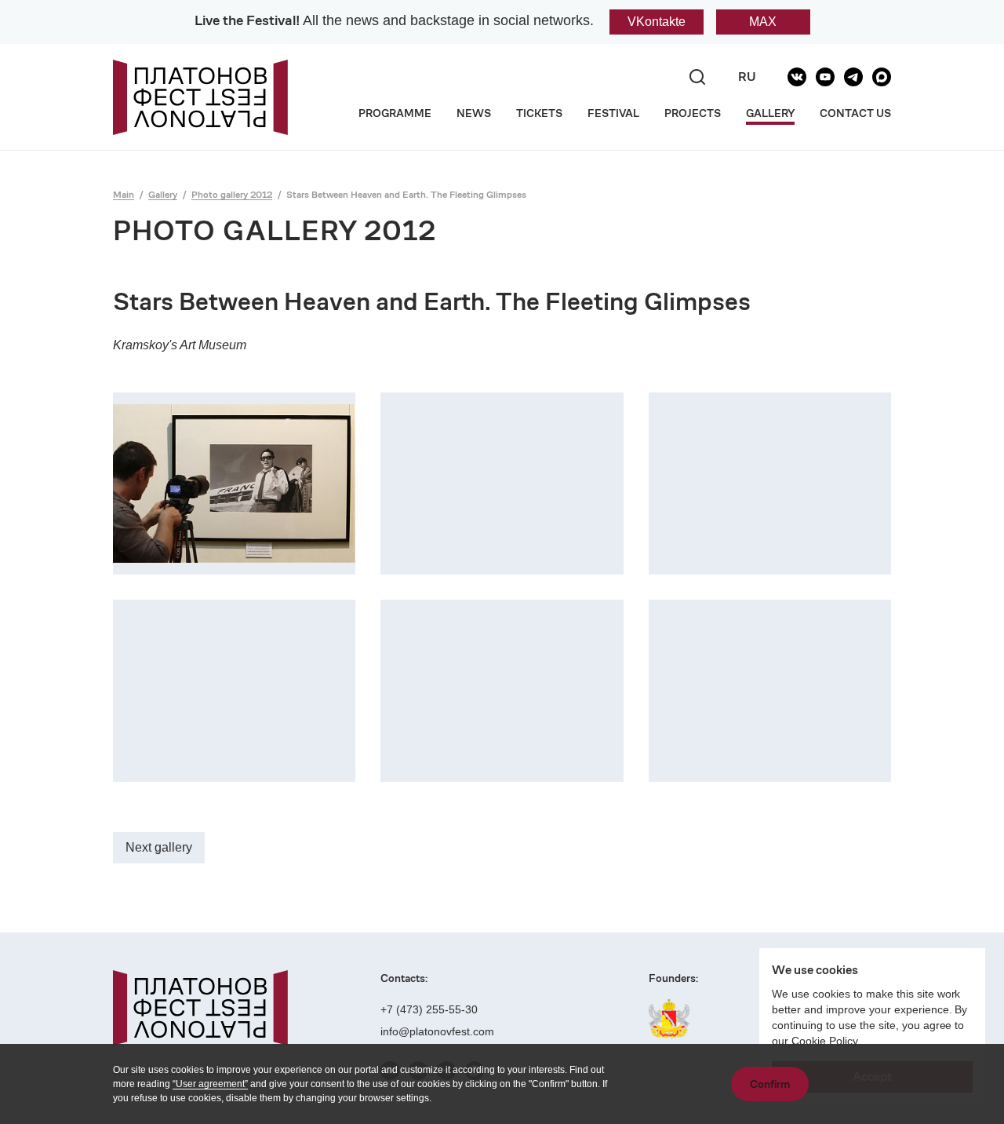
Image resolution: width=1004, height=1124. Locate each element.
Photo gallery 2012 (231, 194)
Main (123, 194)
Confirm (770, 1084)
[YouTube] (825, 77)
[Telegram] (853, 77)
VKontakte (657, 21)
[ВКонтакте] (797, 77)
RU (747, 76)
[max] (881, 77)
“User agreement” (210, 1083)
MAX (763, 21)
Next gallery (159, 847)
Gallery (162, 194)
